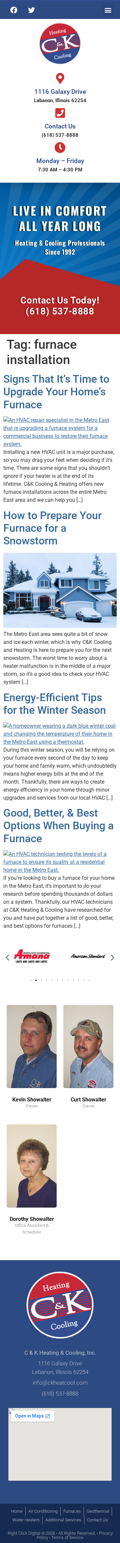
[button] (107, 10)
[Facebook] (14, 10)
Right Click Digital (24, 1533)
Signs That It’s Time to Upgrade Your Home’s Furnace (56, 392)
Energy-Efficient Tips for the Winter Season (54, 703)
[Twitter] (31, 10)
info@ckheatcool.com (60, 1382)
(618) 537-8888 (60, 135)
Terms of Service (67, 1537)
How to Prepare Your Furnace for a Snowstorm (52, 528)
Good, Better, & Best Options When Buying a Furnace (58, 826)
